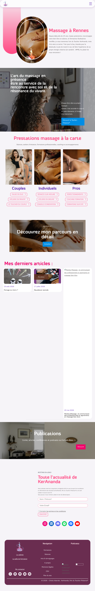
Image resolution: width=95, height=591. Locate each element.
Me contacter (20, 569)
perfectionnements (75, 194)
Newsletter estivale (41, 290)
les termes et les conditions (56, 511)
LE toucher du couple (17, 204)
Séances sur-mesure (46, 194)
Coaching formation (75, 199)
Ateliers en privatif (17, 199)
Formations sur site (75, 204)
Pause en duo (17, 194)
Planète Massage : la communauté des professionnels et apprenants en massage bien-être (76, 415)
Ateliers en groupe (46, 199)
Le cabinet (20, 555)
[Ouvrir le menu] (90, 3)
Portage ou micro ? (11, 290)
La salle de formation (20, 559)
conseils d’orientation (46, 204)
